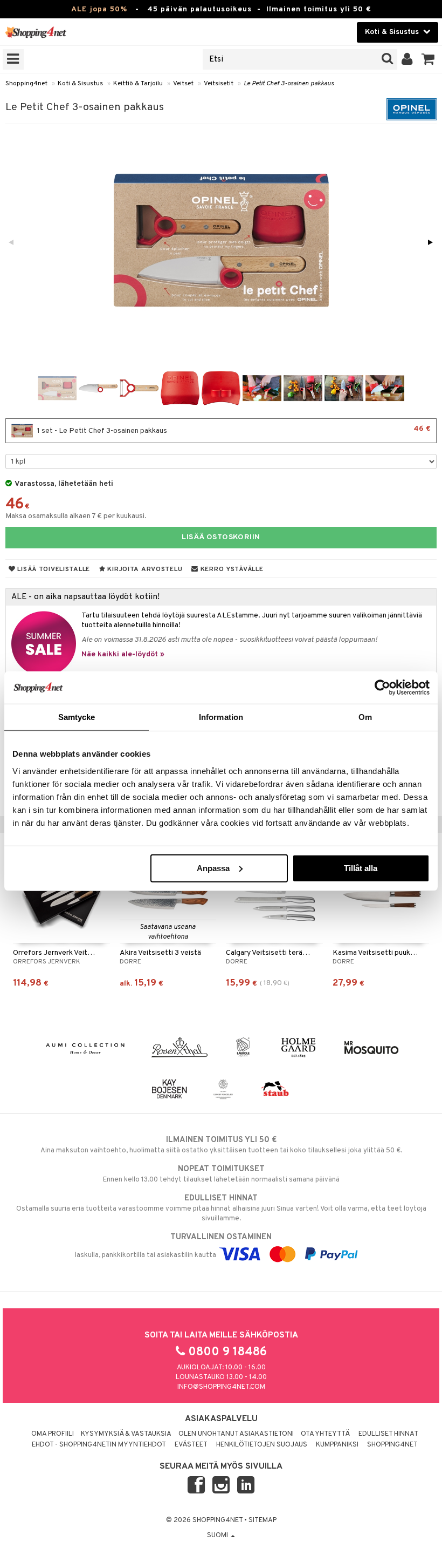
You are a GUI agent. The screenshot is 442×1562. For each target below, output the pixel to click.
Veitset (183, 83)
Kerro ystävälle (230, 569)
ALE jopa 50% (99, 9)
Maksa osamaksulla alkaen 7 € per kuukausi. (76, 516)
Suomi (218, 1535)
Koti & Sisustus (80, 83)
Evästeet (191, 1445)
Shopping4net (26, 83)
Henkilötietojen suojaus (261, 1445)
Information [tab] (221, 717)
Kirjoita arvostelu (144, 569)
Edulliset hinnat (388, 1434)
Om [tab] (365, 717)
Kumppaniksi (337, 1445)
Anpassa (213, 867)
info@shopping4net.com (221, 1387)
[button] (428, 59)
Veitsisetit (218, 83)
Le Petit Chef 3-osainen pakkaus (289, 83)
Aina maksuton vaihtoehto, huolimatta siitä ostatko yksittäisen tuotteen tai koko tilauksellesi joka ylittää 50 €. (221, 1145)
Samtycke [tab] (76, 717)
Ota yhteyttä (325, 1434)
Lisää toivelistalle (53, 569)
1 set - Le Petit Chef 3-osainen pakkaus (233, 430)
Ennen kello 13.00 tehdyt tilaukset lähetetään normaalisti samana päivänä (221, 1174)
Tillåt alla (360, 867)
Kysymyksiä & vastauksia (126, 1434)
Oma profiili (52, 1434)
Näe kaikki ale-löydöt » (122, 654)
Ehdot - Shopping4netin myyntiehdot (99, 1445)
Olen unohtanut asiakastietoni (236, 1434)
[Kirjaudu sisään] (407, 59)
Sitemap (262, 1520)
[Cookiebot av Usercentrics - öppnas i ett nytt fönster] (382, 688)
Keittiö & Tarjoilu (138, 83)
